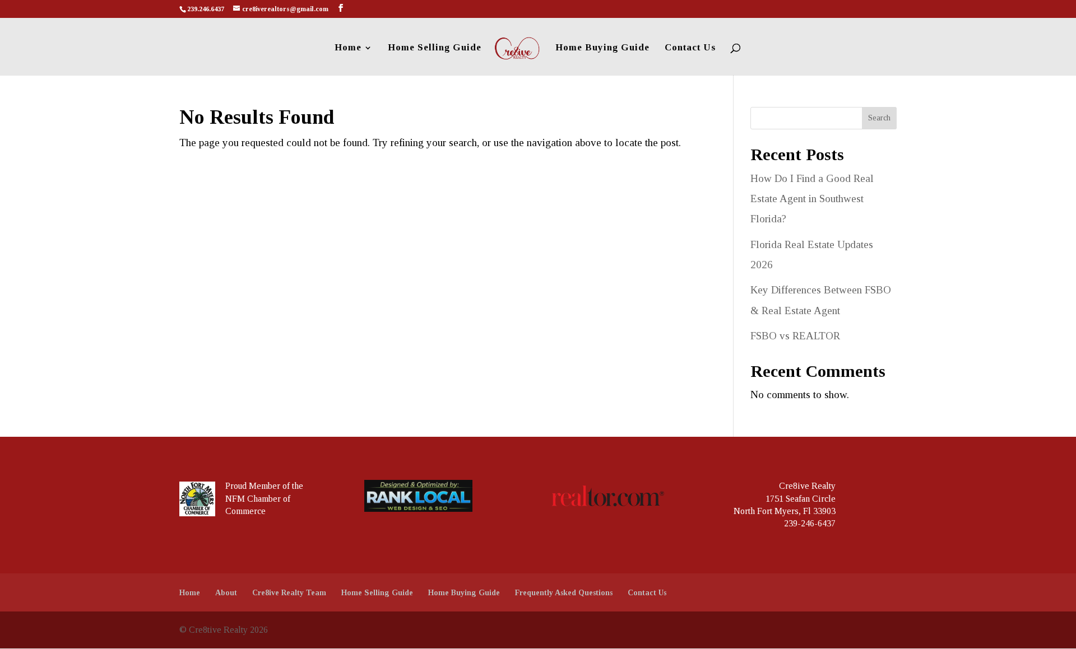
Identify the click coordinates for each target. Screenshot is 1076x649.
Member (264, 486)
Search (879, 118)
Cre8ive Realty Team (289, 593)
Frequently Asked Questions (564, 593)
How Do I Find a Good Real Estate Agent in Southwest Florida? (812, 198)
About (226, 593)
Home (348, 48)
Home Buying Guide (602, 48)
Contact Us (690, 48)
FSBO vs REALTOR (795, 336)
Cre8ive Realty (807, 486)
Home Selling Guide (434, 48)
